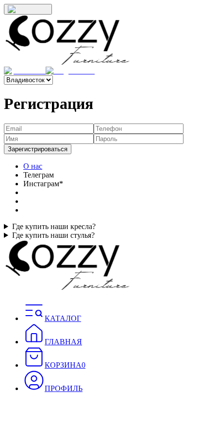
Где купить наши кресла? (54, 226)
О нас (32, 166)
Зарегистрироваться (37, 149)
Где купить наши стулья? (53, 235)
